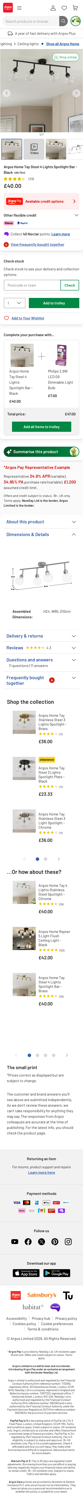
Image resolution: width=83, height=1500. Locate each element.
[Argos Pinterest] (54, 1241)
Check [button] (70, 285)
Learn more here (41, 1172)
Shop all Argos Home (62, 43)
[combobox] (30, 21)
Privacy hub (41, 1318)
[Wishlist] (64, 8)
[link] (41, 243)
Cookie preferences (57, 1323)
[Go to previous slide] (7, 93)
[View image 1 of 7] (12, 149)
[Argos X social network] (41, 1241)
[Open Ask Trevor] (76, 21)
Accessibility (16, 1318)
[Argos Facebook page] (28, 1241)
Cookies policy (24, 1323)
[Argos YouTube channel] (14, 1241)
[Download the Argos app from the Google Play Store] (56, 1276)
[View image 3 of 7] (56, 149)
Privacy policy (66, 1318)
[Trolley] (75, 8)
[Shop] (19, 8)
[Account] (53, 8)
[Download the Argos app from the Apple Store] (26, 1276)
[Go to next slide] (76, 93)
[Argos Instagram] (68, 1241)
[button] (65, 57)
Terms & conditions (43, 1329)
